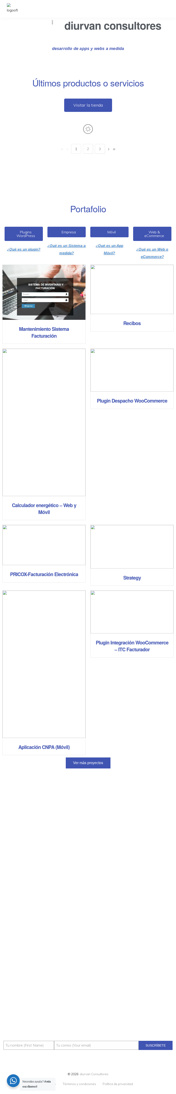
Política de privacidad (118, 1084)
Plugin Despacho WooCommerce (132, 400)
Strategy (132, 577)
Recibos (132, 323)
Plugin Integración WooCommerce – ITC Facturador (132, 646)
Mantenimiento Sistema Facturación (44, 332)
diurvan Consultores (94, 1074)
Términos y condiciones (79, 1084)
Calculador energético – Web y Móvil (44, 508)
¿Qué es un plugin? (23, 249)
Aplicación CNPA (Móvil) (44, 746)
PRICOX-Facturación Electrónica (44, 574)
